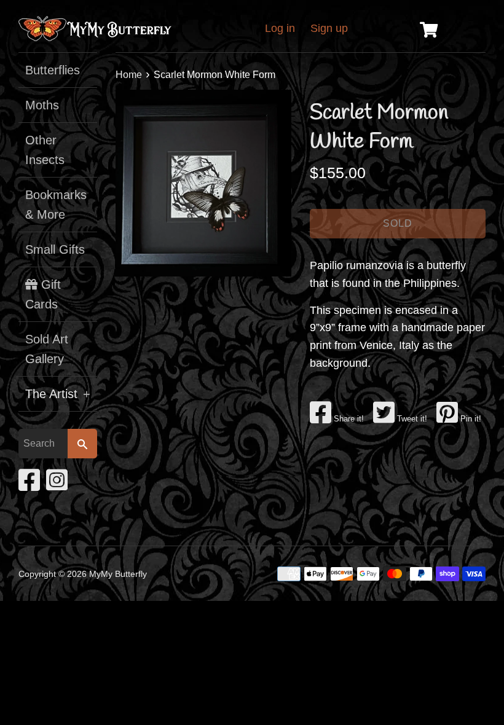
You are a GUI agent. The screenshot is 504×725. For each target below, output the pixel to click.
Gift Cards (43, 294)
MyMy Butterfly (118, 574)
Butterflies (52, 70)
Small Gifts (55, 249)
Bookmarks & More (56, 204)
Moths (42, 105)
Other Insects (45, 150)
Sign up (329, 28)
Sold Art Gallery (46, 349)
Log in (280, 28)
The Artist (57, 394)
